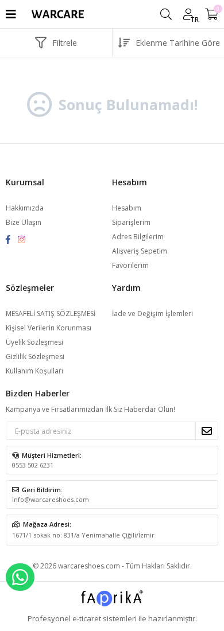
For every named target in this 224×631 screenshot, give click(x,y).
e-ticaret (86, 618)
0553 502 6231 (32, 465)
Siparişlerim (131, 222)
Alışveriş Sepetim (139, 251)
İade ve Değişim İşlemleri (152, 313)
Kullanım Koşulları (34, 371)
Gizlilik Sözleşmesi (35, 356)
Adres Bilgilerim (138, 237)
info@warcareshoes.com (50, 499)
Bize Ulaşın (23, 222)
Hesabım (126, 208)
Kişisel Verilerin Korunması (48, 328)
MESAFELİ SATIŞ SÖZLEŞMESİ (50, 313)
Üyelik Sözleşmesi (34, 342)
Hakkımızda (25, 208)
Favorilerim (130, 265)
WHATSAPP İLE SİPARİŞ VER (20, 577)
